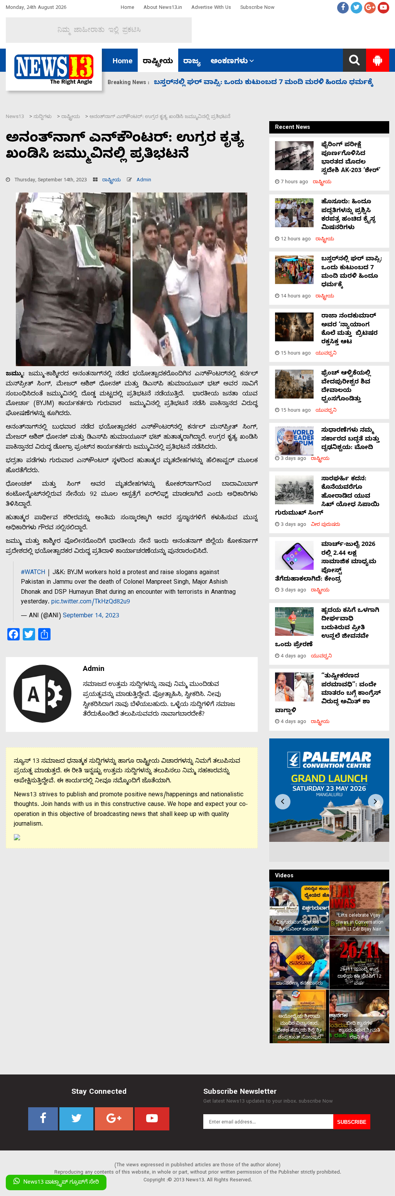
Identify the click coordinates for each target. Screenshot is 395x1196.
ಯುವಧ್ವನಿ (326, 354)
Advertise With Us (211, 8)
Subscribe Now (257, 8)
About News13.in (162, 8)
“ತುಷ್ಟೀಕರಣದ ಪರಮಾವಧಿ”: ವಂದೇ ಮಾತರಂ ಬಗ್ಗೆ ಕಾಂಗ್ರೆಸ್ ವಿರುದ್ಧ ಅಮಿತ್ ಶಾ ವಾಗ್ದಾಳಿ (328, 694)
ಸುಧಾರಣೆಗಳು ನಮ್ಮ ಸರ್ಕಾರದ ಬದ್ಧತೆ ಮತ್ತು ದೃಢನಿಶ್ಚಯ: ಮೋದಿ (247, 83)
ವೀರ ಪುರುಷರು (325, 525)
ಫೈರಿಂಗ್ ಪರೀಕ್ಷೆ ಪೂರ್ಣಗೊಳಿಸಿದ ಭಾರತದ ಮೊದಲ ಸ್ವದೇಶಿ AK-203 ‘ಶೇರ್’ (350, 158)
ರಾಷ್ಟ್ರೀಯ (158, 62)
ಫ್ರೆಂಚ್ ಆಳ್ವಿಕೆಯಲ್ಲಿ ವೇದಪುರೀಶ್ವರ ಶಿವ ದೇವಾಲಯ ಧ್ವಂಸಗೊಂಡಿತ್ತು (346, 387)
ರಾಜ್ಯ (192, 62)
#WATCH (33, 573)
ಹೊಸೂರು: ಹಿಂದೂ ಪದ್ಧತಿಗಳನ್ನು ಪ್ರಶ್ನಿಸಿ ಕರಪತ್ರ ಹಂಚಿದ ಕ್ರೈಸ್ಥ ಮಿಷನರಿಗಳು (348, 215)
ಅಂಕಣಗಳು (229, 62)
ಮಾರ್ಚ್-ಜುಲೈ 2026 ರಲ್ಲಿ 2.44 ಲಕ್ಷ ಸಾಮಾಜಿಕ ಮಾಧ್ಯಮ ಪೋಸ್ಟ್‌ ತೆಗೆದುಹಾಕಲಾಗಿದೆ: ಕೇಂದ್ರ (325, 562)
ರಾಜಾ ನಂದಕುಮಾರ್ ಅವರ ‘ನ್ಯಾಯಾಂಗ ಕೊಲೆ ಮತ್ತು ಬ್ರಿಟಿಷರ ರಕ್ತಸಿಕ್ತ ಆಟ (349, 330)
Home (127, 8)
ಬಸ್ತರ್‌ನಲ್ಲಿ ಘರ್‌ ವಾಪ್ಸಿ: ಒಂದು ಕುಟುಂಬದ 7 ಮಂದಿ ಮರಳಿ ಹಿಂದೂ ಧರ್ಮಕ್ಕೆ (351, 272)
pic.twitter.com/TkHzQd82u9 (90, 602)
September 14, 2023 (91, 616)
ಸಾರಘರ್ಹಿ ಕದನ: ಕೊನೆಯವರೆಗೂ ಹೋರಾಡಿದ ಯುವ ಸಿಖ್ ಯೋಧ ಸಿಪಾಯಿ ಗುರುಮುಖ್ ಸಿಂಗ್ (327, 497)
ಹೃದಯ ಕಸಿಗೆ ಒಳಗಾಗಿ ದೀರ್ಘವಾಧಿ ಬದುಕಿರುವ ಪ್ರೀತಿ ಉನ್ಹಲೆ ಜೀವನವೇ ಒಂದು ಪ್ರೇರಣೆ (327, 628)
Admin (144, 180)
